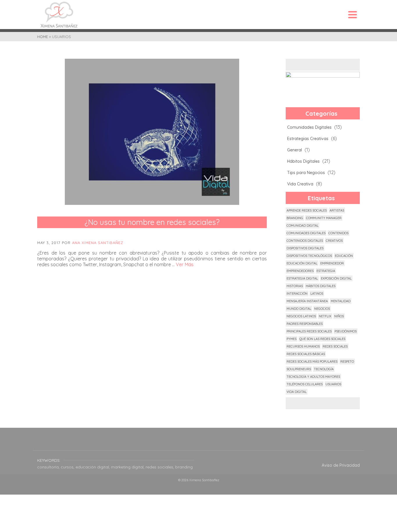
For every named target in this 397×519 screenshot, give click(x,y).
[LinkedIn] (226, 442)
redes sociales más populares (312, 361)
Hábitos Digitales (303, 161)
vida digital (297, 392)
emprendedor (332, 263)
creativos (334, 241)
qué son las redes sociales (322, 339)
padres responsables (305, 324)
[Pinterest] (212, 442)
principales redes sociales (309, 331)
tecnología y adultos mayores (313, 377)
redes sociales (335, 346)
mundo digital (299, 309)
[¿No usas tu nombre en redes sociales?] (152, 132)
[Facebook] (170, 442)
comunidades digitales (306, 233)
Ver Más (185, 264)
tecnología (324, 369)
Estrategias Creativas (307, 138)
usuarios (333, 384)
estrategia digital (302, 278)
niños (339, 316)
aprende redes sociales (307, 210)
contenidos (338, 233)
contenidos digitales (305, 241)
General (294, 150)
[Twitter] (184, 442)
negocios (322, 309)
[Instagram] (198, 442)
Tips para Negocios (306, 172)
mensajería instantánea (307, 301)
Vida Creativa (300, 184)
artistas (337, 210)
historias (295, 286)
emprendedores (300, 271)
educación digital (302, 263)
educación (344, 256)
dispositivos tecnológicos (309, 256)
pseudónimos (346, 331)
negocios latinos (301, 316)
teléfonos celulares (305, 384)
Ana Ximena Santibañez (97, 242)
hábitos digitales (320, 286)
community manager (323, 218)
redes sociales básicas (306, 354)
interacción (297, 293)
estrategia (325, 271)
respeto (347, 361)
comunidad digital (303, 225)
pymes (291, 339)
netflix (325, 316)
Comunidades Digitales (309, 127)
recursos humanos (303, 346)
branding (295, 218)
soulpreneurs (299, 369)
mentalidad (340, 301)
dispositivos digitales (305, 248)
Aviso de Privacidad (341, 465)
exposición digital (336, 278)
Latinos (316, 293)
